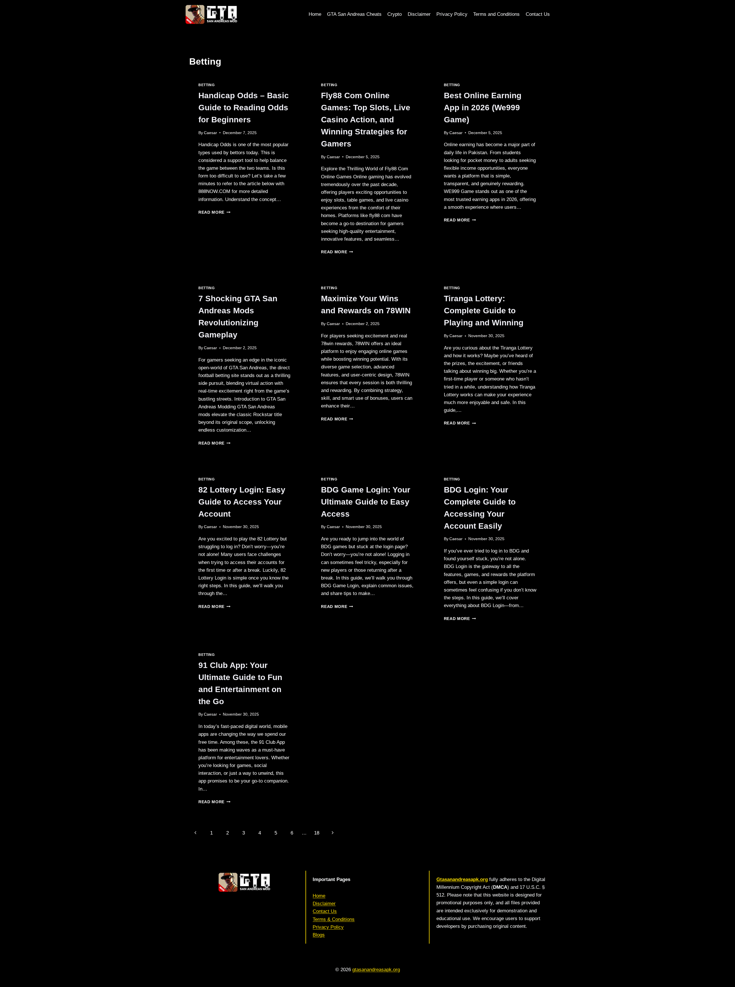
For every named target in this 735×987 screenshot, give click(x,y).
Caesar (210, 133)
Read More (214, 212)
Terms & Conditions (334, 919)
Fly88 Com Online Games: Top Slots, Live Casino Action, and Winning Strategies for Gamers (365, 119)
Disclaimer (419, 14)
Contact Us (538, 14)
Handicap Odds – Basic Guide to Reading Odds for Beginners (243, 107)
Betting (206, 85)
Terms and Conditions (496, 14)
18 (316, 833)
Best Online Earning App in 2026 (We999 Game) (482, 107)
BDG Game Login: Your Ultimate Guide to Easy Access (365, 501)
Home (315, 14)
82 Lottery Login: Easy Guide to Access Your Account (241, 501)
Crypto (394, 14)
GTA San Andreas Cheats (354, 14)
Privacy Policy (451, 14)
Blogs (319, 935)
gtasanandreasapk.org (376, 969)
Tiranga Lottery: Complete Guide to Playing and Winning (483, 310)
